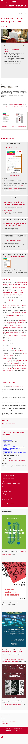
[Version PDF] (24, 13)
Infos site (8, 728)
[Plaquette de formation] (24, 104)
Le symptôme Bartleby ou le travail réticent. (13, 332)
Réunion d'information (8, 210)
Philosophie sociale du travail (14, 256)
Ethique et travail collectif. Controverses (17, 335)
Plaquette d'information (14, 175)
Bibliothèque (8, 730)
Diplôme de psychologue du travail (10, 86)
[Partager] (26, 13)
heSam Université (18, 730)
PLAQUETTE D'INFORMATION (17, 104)
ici (11, 414)
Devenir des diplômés (14, 188)
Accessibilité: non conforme (14, 732)
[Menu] (2, 2)
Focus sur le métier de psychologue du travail (15, 460)
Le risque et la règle (13, 363)
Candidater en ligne (8, 212)
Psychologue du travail (14, 148)
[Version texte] (21, 13)
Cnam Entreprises (20, 185)
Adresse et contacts (17, 728)
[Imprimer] (19, 13)
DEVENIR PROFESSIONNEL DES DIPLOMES (14, 106)
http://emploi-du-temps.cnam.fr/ (17, 386)
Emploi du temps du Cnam (9, 423)
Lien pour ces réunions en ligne (13, 274)
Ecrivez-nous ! (5, 486)
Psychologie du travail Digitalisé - (15, 284)
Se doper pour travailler (8, 348)
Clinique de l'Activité (14, 240)
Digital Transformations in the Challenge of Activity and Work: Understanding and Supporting (14, 306)
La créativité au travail (21, 343)
